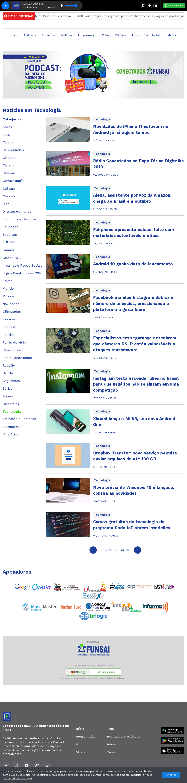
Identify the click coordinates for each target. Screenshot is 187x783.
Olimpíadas (12, 311)
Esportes (10, 234)
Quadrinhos (12, 350)
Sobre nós (48, 35)
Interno (112, 744)
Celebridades (13, 150)
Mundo (8, 288)
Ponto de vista (14, 342)
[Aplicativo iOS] (155, 5)
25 (122, 549)
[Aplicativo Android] (149, 5)
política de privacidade (17, 778)
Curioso (9, 196)
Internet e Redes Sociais (23, 265)
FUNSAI (9, 242)
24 (116, 549)
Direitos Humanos (17, 211)
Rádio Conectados (17, 358)
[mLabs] (95, 586)
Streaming (11, 404)
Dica (6, 204)
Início (14, 35)
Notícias (66, 35)
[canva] (41, 586)
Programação (87, 35)
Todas (7, 127)
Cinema (9, 173)
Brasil (7, 134)
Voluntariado (153, 35)
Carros (8, 142)
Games (8, 250)
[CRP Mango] (139, 586)
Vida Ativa (10, 434)
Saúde (8, 373)
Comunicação (14, 181)
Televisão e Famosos (19, 419)
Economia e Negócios (20, 219)
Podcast (9, 327)
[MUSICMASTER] (39, 606)
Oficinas (120, 35)
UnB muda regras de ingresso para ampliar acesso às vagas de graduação (118, 16)
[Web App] (143, 5)
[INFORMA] (155, 606)
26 (127, 549)
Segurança (11, 381)
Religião (9, 365)
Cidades (9, 158)
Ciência (8, 165)
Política (9, 335)
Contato (112, 752)
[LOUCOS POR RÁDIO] (97, 606)
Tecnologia (12, 411)
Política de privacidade (123, 736)
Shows (8, 396)
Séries (7, 388)
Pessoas (9, 319)
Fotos (105, 35)
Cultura (9, 188)
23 (110, 549)
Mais (170, 35)
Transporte (11, 427)
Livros (7, 281)
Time (135, 35)
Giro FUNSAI (13, 258)
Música (8, 296)
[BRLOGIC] (93, 615)
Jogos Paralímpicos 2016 (22, 273)
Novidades (11, 304)
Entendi (171, 774)
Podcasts (30, 35)
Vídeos (81, 752)
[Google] (22, 586)
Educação (10, 227)
